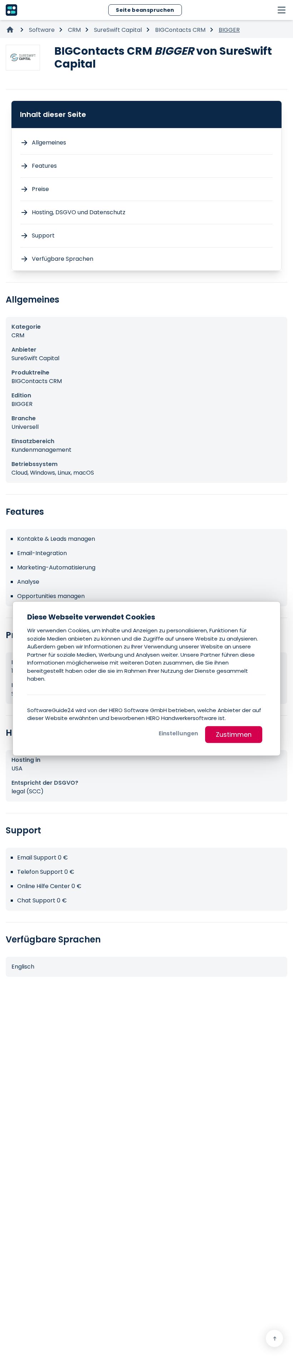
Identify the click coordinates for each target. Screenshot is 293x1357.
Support (43, 235)
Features (44, 166)
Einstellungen (178, 733)
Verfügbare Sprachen (62, 259)
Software (42, 30)
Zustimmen (234, 734)
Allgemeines (49, 142)
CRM (74, 30)
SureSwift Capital (118, 30)
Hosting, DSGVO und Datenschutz (78, 212)
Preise (40, 189)
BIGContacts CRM (180, 30)
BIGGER (229, 30)
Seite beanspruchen (145, 10)
